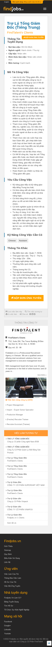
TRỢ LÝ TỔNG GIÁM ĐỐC (18, 439)
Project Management (15, 405)
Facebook (8, 622)
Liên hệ (7, 562)
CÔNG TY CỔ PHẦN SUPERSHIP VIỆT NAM (26, 485)
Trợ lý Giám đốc (14, 499)
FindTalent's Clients (15, 461)
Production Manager (15, 415)
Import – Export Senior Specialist (20, 410)
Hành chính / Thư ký (30, 50)
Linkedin (7, 630)
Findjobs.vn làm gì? (12, 598)
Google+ (7, 626)
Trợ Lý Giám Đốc (14, 490)
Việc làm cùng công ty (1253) (19, 400)
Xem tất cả (11, 523)
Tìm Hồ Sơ (8, 606)
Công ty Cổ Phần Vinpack (17, 501)
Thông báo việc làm (12, 578)
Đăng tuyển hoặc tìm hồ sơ (26, 2)
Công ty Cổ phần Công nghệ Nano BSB (23, 442)
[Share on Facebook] (30, 314)
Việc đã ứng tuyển (12, 586)
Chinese (12, 240)
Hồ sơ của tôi (10, 582)
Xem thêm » (41, 375)
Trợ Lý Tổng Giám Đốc (17, 458)
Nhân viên (21, 53)
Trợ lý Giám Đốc (14, 482)
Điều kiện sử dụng (12, 558)
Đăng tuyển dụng (11, 602)
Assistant (23, 240)
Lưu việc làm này (14, 312)
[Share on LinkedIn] (32, 314)
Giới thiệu (8, 546)
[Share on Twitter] (34, 314)
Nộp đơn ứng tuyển (34, 37)
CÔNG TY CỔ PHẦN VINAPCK (20, 510)
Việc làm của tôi (11, 574)
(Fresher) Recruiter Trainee (17, 419)
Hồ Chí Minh (26, 47)
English (6, 2)
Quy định (8, 554)
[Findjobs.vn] (13, 9)
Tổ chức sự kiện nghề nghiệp (16, 610)
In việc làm (12, 314)
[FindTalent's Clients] (26, 330)
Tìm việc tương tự (34, 312)
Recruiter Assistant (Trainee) (18, 424)
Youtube (7, 634)
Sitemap (7, 550)
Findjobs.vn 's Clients (15, 518)
